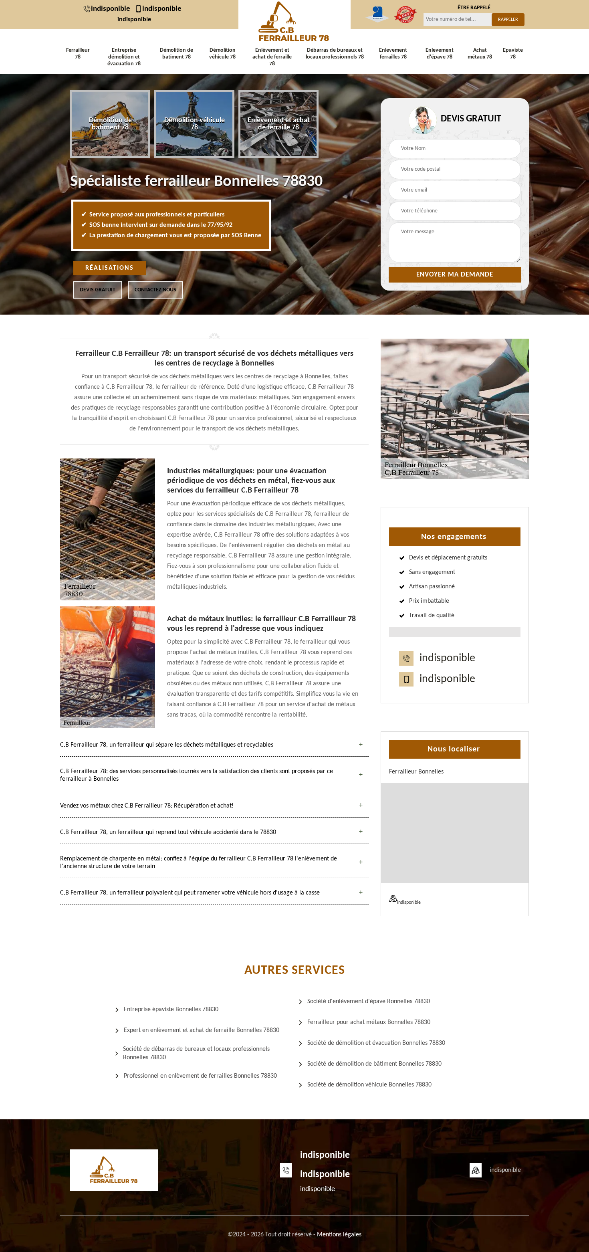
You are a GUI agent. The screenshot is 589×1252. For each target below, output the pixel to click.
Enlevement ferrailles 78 (393, 53)
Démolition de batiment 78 (176, 53)
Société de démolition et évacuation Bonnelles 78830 (376, 1043)
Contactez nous (155, 290)
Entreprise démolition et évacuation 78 (124, 57)
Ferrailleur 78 (78, 53)
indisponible (110, 9)
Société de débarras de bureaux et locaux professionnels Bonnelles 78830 (196, 1053)
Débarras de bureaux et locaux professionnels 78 (335, 53)
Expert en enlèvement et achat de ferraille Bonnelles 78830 (201, 1030)
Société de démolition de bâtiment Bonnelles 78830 (374, 1064)
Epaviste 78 (513, 53)
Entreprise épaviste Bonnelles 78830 (171, 1009)
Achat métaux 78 (480, 53)
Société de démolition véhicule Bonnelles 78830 (369, 1085)
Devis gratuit (97, 290)
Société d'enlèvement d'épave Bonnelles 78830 (368, 1001)
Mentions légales (339, 1235)
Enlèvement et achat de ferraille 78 (272, 57)
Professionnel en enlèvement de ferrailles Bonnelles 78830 (200, 1076)
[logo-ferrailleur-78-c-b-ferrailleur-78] (294, 22)
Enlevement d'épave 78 (440, 53)
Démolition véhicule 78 (222, 53)
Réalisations (109, 268)
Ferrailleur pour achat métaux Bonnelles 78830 (368, 1022)
